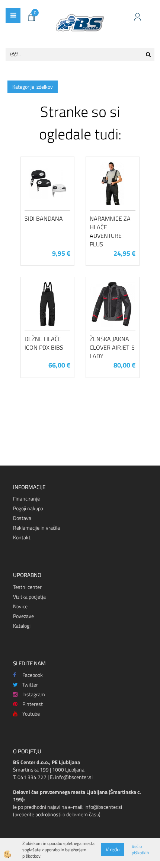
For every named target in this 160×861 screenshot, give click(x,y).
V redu (112, 849)
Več (48, 197)
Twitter (30, 684)
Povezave (23, 616)
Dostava (22, 518)
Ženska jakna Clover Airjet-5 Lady (112, 347)
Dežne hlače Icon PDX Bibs (44, 343)
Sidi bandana (44, 218)
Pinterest (32, 704)
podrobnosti (48, 814)
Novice (20, 606)
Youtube (31, 714)
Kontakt (22, 537)
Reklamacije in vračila (36, 528)
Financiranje (26, 498)
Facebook (32, 675)
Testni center (27, 587)
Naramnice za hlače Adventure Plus (110, 231)
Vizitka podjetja (29, 596)
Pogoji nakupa (28, 508)
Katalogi (22, 626)
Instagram (33, 694)
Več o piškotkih (140, 849)
